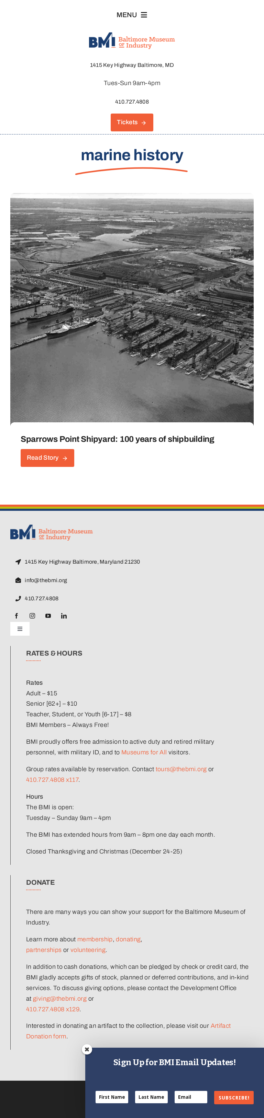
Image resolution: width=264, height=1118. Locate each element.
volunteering (88, 949)
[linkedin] (64, 616)
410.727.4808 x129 (52, 1009)
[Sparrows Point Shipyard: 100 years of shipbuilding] (132, 198)
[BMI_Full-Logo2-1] (51, 527)
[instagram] (32, 616)
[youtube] (48, 616)
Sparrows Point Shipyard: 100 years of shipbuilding (117, 439)
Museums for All (144, 752)
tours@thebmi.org (181, 769)
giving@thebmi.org (60, 998)
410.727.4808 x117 (52, 779)
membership (95, 939)
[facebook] (16, 616)
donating (128, 939)
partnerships (44, 949)
